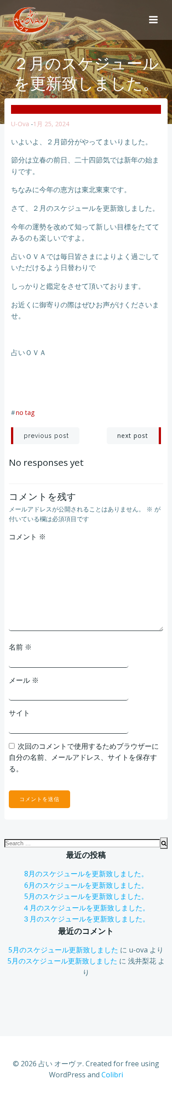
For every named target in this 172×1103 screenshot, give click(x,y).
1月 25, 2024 (51, 124)
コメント (27, 537)
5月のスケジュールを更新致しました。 (86, 896)
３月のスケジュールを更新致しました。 (86, 919)
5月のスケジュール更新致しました (63, 950)
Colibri (112, 1075)
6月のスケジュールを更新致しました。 (86, 885)
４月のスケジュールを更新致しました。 (86, 908)
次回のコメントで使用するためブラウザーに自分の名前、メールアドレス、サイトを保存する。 (84, 757)
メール (24, 680)
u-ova (20, 124)
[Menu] (153, 19)
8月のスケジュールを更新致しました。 (86, 874)
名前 (20, 647)
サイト (19, 713)
